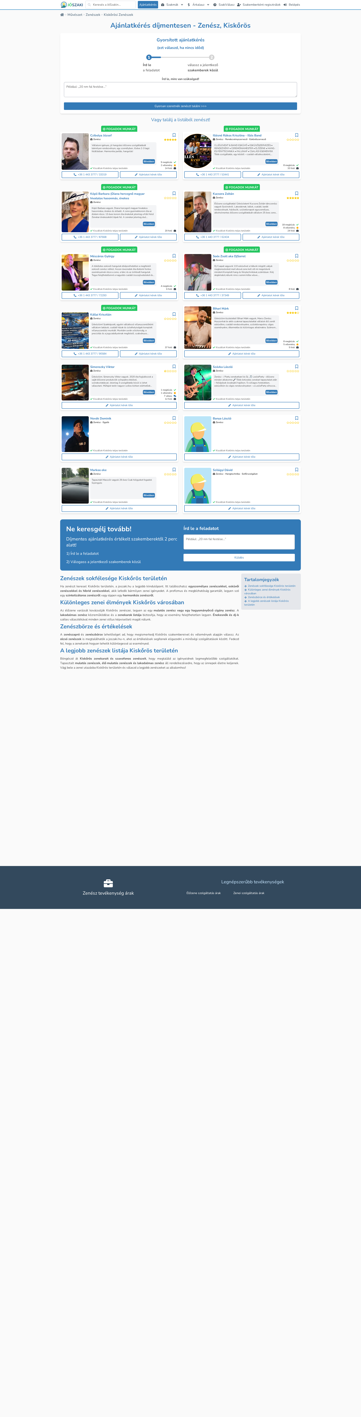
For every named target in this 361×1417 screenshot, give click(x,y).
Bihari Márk (221, 309)
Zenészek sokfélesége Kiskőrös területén (271, 586)
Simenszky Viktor (102, 367)
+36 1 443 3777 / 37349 (214, 295)
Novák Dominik (100, 418)
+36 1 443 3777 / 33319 (92, 174)
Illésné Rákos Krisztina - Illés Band (237, 135)
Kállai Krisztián (100, 315)
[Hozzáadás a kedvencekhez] (174, 135)
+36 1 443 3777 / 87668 (92, 237)
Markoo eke (98, 470)
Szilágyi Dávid (223, 470)
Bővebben (149, 161)
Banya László (222, 418)
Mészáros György (102, 256)
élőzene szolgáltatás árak (204, 893)
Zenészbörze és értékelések (263, 597)
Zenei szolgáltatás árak (248, 893)
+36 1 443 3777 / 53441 (214, 174)
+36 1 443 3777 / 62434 (214, 237)
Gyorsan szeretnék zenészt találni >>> (181, 106)
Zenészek (93, 14)
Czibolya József (101, 135)
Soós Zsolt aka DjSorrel (229, 256)
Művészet (74, 14)
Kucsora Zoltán (223, 194)
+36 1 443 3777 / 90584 (92, 353)
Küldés (239, 558)
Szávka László (223, 367)
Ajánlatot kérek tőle (150, 174)
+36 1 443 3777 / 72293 (92, 295)
